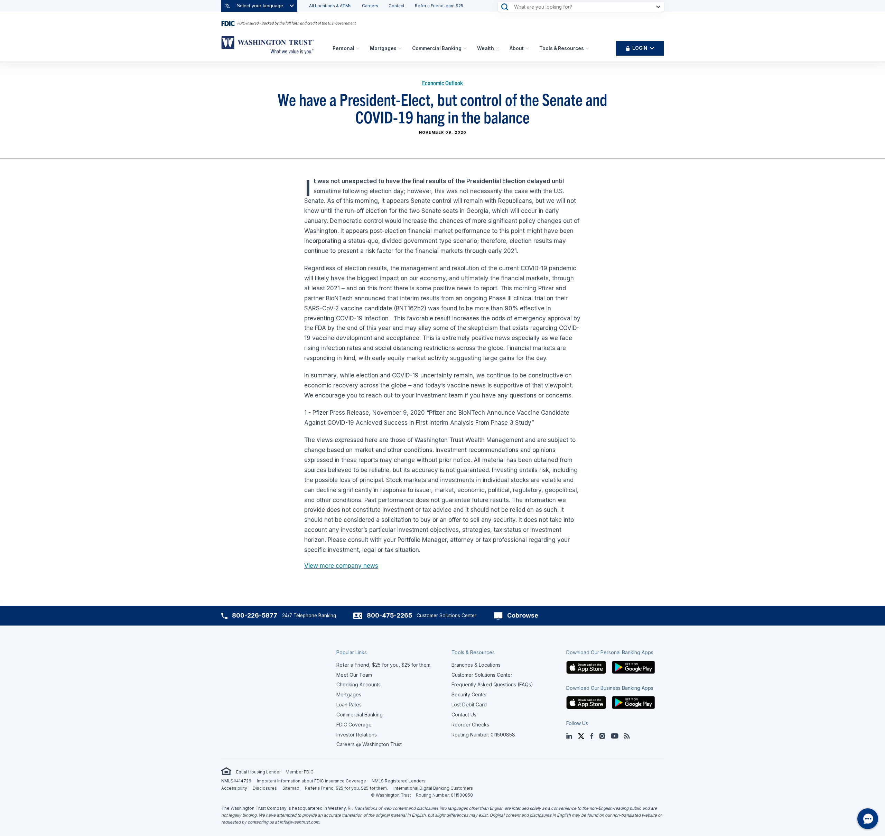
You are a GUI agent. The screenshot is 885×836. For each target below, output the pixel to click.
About (517, 48)
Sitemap (290, 788)
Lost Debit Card (469, 704)
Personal (343, 48)
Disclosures (265, 788)
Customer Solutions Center (481, 675)
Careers (370, 5)
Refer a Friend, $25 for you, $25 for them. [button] (383, 665)
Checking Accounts (358, 684)
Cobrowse (522, 615)
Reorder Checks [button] (470, 724)
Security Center (469, 694)
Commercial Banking (437, 48)
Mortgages (383, 48)
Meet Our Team (354, 675)
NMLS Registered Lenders (399, 780)
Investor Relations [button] (356, 735)
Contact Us (463, 714)
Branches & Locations (476, 665)
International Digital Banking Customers (433, 788)
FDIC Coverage (354, 724)
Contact (396, 5)
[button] (586, 667)
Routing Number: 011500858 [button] (483, 735)
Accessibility (234, 788)
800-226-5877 (254, 615)
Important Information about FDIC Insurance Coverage (311, 780)
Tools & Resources (561, 48)
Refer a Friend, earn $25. (439, 5)
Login (639, 48)
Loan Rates (349, 704)
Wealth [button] (485, 48)
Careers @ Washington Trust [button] (369, 744)
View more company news (341, 565)
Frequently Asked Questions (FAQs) (492, 684)
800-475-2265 (389, 615)
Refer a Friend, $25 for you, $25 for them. (346, 788)
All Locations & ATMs (330, 5)
